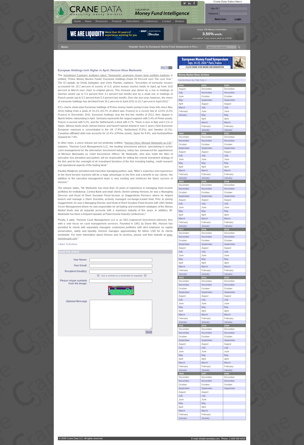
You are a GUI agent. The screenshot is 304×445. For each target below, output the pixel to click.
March (182, 107)
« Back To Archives (67, 244)
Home (77, 21)
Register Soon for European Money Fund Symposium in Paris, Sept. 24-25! (165, 46)
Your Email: (80, 265)
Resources (102, 21)
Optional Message (76, 301)
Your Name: (80, 259)
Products (117, 21)
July (181, 92)
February (183, 111)
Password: (214, 13)
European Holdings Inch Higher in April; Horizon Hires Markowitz (100, 70)
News (88, 21)
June (181, 96)
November (206, 92)
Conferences (151, 21)
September (206, 100)
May (181, 100)
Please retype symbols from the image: (73, 282)
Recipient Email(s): (76, 271)
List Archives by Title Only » (192, 80)
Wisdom (179, 21)
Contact (166, 21)
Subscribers (132, 21)
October (205, 96)
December (206, 89)
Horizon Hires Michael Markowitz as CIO (148, 142)
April (181, 104)
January (183, 115)
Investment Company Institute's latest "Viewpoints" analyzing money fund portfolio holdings (116, 75)
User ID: (215, 8)
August (182, 89)
